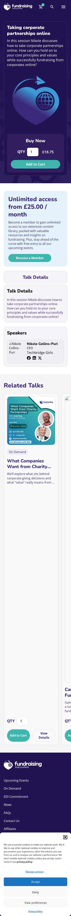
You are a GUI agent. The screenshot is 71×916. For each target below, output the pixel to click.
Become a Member (30, 258)
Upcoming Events (16, 780)
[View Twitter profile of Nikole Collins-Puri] (40, 358)
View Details (44, 735)
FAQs (7, 813)
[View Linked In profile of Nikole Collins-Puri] (34, 358)
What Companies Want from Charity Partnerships (27, 463)
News (8, 805)
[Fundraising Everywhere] (18, 6)
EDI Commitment (16, 797)
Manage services (35, 871)
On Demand (12, 788)
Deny (35, 892)
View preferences (35, 903)
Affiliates (10, 829)
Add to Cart (35, 164)
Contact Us (12, 821)
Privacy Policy (35, 911)
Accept (35, 882)
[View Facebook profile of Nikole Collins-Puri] (29, 358)
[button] (65, 837)
